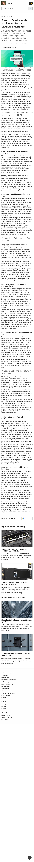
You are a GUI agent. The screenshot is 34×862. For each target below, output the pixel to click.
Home (10, 3)
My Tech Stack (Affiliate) (13, 527)
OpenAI (3, 697)
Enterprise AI (5, 686)
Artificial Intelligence (7, 673)
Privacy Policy (5, 715)
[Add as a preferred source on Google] (27, 518)
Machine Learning (7, 684)
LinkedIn (4, 702)
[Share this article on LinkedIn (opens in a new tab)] (15, 518)
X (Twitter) (4, 704)
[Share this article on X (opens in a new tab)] (9, 518)
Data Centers (5, 695)
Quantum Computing (8, 693)
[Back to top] (30, 858)
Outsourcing (5, 682)
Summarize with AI (9, 47)
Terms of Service (6, 717)
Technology (5, 688)
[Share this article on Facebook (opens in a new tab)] (12, 518)
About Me (4, 713)
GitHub (3, 709)
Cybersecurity (5, 675)
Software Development (8, 679)
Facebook (4, 706)
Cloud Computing (6, 691)
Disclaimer (4, 719)
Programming (5, 677)
